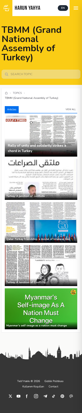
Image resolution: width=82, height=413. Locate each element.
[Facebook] (27, 396)
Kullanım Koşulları (33, 386)
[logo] (6, 8)
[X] (10, 396)
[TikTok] (53, 396)
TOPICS (17, 93)
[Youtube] (18, 396)
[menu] (76, 8)
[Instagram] (36, 396)
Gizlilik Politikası (54, 381)
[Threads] (71, 396)
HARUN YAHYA (27, 8)
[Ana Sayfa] (6, 93)
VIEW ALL (71, 109)
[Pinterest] (62, 396)
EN (63, 8)
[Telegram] (45, 396)
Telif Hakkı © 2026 (28, 381)
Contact (53, 386)
